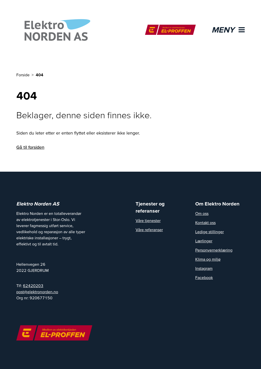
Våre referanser (149, 229)
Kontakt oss (205, 222)
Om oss (201, 213)
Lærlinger (203, 241)
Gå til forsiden (30, 147)
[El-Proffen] (170, 30)
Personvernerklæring (213, 250)
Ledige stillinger (209, 231)
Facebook (204, 277)
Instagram (204, 268)
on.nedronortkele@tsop (37, 291)
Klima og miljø (207, 259)
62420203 (33, 285)
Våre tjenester (148, 220)
